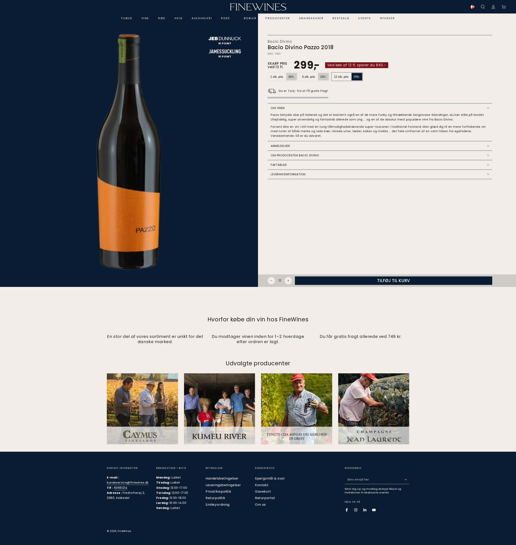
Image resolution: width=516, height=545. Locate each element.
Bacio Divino (280, 41)
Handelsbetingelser (222, 478)
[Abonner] (407, 479)
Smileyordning (218, 504)
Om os (260, 504)
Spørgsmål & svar (270, 478)
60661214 (121, 488)
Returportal (265, 498)
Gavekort (263, 491)
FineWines (124, 531)
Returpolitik (215, 498)
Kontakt (261, 485)
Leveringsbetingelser (223, 485)
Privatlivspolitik (218, 491)
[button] (483, 6)
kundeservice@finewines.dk (128, 483)
